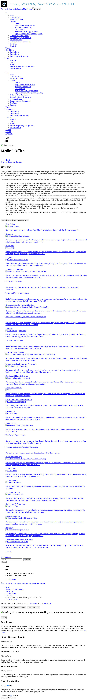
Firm (7, 13)
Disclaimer (9, 591)
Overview (4, 162)
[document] (44, 655)
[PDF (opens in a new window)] (2, 160)
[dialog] (44, 605)
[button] (7, 139)
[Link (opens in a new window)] (23, 583)
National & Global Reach (19, 36)
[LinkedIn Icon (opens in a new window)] (7, 141)
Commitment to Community (20, 42)
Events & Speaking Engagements (22, 66)
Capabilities (10, 50)
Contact (13, 46)
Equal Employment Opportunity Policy (29, 34)
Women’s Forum (16, 40)
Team (8, 48)
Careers (13, 21)
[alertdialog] (44, 655)
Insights (8, 58)
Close (4, 562)
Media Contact (15, 68)
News (12, 62)
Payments (9, 134)
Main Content (18, 9)
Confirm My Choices (8, 698)
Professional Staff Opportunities (26, 32)
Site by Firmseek (12, 600)
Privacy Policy (11, 593)
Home (8, 587)
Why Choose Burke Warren (25, 25)
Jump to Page (6, 557)
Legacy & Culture (16, 19)
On (5, 686)
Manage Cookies (7, 607)
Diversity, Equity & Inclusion (20, 38)
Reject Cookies (20, 607)
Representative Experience (19, 56)
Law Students (20, 29)
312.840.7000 (11, 580)
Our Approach (15, 17)
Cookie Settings (6, 9)
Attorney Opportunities (23, 27)
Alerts (12, 64)
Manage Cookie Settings (14, 589)
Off (10, 686)
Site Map (9, 595)
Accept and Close (33, 607)
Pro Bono (13, 44)
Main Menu (27, 9)
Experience (12, 162)
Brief (8, 160)
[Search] (33, 9)
